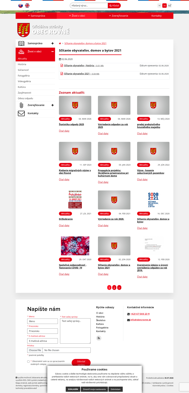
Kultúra (22, 87)
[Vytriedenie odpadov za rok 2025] (114, 105)
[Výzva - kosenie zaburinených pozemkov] (153, 151)
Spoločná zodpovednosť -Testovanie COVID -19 (72, 266)
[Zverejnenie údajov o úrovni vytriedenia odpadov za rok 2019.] (153, 245)
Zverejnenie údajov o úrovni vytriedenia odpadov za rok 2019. (152, 267)
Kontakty (157, 15)
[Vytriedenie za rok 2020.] (114, 199)
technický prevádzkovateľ (26, 388)
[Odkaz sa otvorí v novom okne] (98, 338)
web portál (32, 383)
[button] (36, 15)
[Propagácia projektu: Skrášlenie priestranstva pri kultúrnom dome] (114, 151)
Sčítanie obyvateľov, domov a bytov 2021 (85, 43)
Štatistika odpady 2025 (71, 124)
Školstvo (100, 320)
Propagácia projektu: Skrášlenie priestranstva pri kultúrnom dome (113, 173)
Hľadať (115, 5)
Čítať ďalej (64, 130)
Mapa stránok (21, 383)
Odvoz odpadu (25, 98)
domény (19, 385)
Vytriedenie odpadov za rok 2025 (113, 126)
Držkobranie (66, 219)
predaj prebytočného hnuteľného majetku (148, 126)
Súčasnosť (23, 69)
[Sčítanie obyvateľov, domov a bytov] (153, 199)
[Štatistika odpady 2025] (75, 105)
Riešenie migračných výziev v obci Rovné (75, 172)
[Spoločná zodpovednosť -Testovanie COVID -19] (75, 245)
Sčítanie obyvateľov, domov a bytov (153, 220)
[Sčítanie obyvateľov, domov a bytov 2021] (114, 245)
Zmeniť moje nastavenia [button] (94, 389)
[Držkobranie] (75, 199)
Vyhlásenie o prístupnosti (162, 383)
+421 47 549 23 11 (140, 314)
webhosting (42, 383)
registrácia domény (31, 385)
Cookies (170, 385)
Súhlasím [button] (73, 389)
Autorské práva (158, 385)
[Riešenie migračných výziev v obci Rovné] (75, 151)
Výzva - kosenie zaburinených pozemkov (150, 172)
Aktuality (22, 58)
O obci (99, 313)
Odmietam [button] (116, 389)
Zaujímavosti (24, 92)
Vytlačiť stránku (144, 383)
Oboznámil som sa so (48, 362)
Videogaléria (24, 81)
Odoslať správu (81, 363)
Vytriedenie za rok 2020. (111, 219)
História (22, 64)
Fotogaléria (24, 75)
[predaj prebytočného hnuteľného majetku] (153, 105)
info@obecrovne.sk (140, 320)
